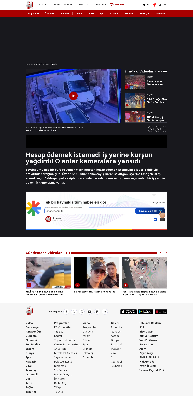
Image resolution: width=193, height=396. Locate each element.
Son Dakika (33, 344)
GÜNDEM (56, 4)
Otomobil (160, 13)
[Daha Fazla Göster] (164, 129)
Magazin (31, 361)
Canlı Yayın (33, 327)
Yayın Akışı (146, 353)
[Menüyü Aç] (165, 5)
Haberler (29, 64)
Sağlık (29, 387)
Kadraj (58, 336)
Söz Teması (61, 370)
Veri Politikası (148, 340)
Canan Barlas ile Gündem (68, 344)
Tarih (29, 383)
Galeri (115, 323)
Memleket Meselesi (66, 353)
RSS (141, 327)
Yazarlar (31, 391)
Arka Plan (60, 348)
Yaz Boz (58, 331)
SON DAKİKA (42, 4)
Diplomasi (60, 366)
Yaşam (78, 13)
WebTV (39, 64)
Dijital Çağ (60, 383)
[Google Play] (145, 311)
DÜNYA (80, 4)
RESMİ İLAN (101, 4)
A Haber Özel (34, 331)
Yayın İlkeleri (147, 366)
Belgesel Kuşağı (63, 361)
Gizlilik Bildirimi (149, 357)
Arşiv (142, 348)
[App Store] (128, 311)
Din (28, 378)
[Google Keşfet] (96, 211)
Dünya (91, 13)
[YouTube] (89, 312)
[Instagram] (82, 312)
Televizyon (145, 13)
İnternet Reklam (150, 323)
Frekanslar (146, 344)
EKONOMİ (68, 4)
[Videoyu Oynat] (73, 95)
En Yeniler (117, 327)
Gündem (65, 13)
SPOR (89, 4)
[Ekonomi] (133, 4)
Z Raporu (59, 387)
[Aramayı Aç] (160, 5)
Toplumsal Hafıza (64, 340)
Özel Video (50, 13)
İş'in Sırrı (59, 378)
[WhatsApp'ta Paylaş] (158, 129)
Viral (29, 366)
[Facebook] (66, 312)
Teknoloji (129, 13)
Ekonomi (114, 13)
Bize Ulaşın (146, 331)
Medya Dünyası (63, 374)
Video (29, 323)
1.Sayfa (58, 391)
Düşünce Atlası (63, 327)
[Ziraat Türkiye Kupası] (154, 5)
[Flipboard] (97, 312)
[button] (160, 252)
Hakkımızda (147, 361)
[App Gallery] (161, 311)
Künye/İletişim (148, 336)
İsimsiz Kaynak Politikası (153, 370)
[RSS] (105, 312)
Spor (102, 13)
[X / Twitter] (74, 312)
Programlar (33, 13)
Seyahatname (62, 357)
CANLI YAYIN (118, 4)
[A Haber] (29, 5)
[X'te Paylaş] (151, 129)
